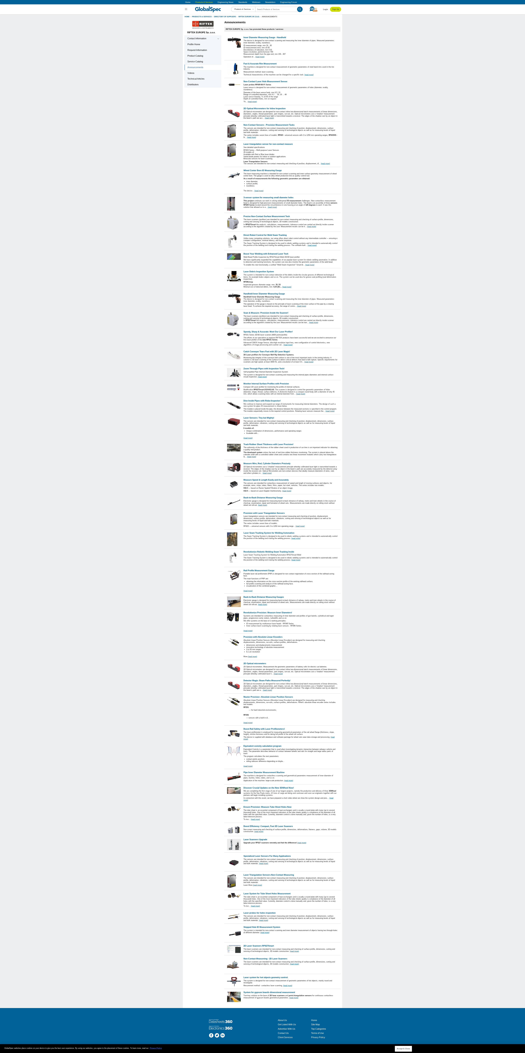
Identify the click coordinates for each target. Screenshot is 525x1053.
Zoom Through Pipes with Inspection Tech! (264, 368)
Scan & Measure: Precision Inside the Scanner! (265, 313)
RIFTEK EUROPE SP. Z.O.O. (248, 17)
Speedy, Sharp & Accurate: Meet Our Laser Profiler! (268, 331)
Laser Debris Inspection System (258, 271)
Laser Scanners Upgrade (255, 839)
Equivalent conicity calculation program (262, 746)
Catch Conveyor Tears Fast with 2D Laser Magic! (266, 351)
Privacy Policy (318, 1037)
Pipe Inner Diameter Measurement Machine (264, 772)
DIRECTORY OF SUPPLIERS (225, 17)
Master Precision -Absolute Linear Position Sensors (268, 697)
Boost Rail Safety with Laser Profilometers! (264, 729)
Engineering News (225, 2)
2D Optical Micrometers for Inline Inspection (264, 108)
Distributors (193, 84)
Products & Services (204, 2)
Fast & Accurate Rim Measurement (260, 63)
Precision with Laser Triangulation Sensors (264, 513)
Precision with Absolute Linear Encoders (262, 637)
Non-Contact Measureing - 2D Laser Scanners (265, 958)
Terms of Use (317, 1033)
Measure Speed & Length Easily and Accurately (266, 480)
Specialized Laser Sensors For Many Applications (267, 856)
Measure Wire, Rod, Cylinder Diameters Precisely (266, 463)
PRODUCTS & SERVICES (202, 17)
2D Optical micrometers (254, 663)
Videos (190, 73)
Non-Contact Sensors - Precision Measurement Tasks (268, 125)
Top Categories (318, 1029)
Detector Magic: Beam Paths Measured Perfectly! (266, 680)
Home (187, 2)
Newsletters (270, 2)
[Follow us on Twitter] (217, 1035)
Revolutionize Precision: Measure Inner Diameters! (267, 612)
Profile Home (193, 44)
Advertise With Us (286, 1029)
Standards (242, 2)
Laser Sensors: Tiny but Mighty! (258, 418)
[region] (262, 1048)
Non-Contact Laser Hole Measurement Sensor (265, 81)
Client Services (285, 1037)
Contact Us (283, 1033)
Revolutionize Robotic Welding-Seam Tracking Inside (268, 552)
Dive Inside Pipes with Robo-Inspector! (262, 401)
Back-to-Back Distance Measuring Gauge (263, 497)
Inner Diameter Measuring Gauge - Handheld (264, 37)
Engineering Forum (288, 2)
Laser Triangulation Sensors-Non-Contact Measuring (268, 875)
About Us (282, 1020)
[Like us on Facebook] (211, 1035)
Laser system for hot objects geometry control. (265, 977)
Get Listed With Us (287, 1024)
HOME (187, 17)
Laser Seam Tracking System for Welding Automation (268, 533)
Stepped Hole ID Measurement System (261, 927)
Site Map (315, 1024)
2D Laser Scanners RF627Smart (258, 946)
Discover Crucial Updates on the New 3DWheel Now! (268, 788)
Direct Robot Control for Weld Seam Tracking (265, 235)
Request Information (197, 50)
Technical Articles (195, 79)
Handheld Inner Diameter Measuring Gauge (264, 293)
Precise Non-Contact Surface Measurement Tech (266, 216)
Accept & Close (403, 1049)
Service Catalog (195, 61)
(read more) (259, 57)
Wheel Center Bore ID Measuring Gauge (262, 170)
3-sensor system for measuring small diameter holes (268, 197)
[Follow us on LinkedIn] (222, 1035)
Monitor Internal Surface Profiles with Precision (266, 383)
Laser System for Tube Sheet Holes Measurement (267, 893)
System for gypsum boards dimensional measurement (269, 992)
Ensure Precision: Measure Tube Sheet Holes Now (267, 807)
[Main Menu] (186, 9)
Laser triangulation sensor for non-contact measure (268, 144)
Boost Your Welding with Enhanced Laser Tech (265, 254)
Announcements (195, 67)
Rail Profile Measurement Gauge (258, 570)
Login (325, 9)
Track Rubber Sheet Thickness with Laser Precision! (268, 444)
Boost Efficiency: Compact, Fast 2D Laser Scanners (268, 826)
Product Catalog (195, 56)
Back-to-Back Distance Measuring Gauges (263, 597)
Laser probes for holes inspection (259, 913)
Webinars (256, 2)
